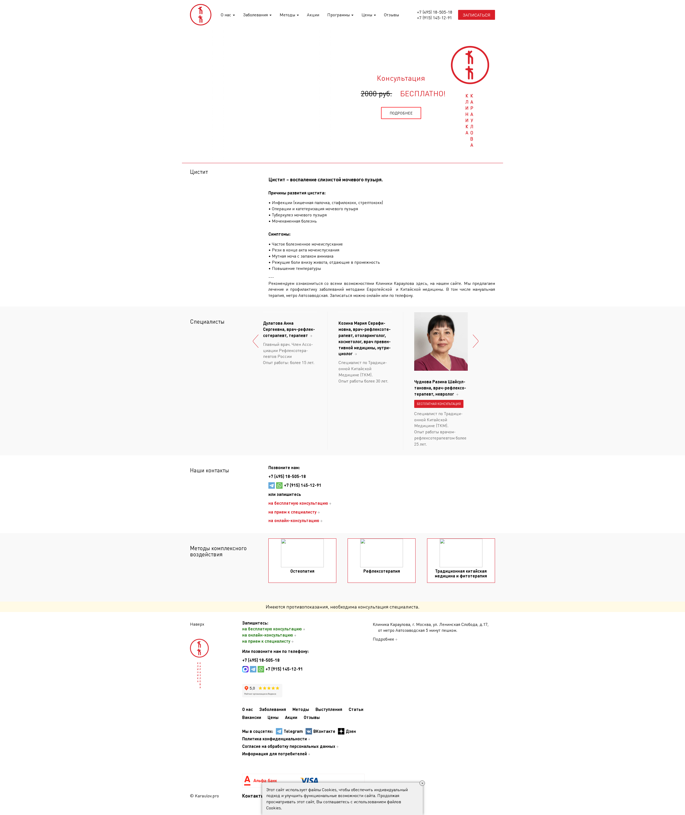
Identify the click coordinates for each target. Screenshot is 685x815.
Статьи (356, 709)
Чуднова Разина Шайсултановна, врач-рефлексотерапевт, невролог (440, 388)
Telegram (293, 731)
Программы (339, 14)
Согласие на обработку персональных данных (288, 746)
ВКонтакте (324, 731)
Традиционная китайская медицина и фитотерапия (461, 573)
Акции (313, 14)
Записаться (476, 15)
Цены (367, 14)
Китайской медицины (421, 289)
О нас (226, 14)
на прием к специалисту (266, 641)
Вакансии (251, 717)
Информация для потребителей (274, 753)
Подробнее (383, 639)
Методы (288, 14)
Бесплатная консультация (439, 404)
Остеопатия (302, 571)
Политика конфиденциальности (274, 738)
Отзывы (391, 14)
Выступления (328, 709)
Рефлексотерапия (381, 571)
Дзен (351, 731)
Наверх (197, 624)
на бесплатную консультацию (272, 629)
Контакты (253, 796)
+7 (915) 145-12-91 (434, 17)
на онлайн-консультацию (267, 635)
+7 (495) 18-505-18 (434, 12)
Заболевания (256, 14)
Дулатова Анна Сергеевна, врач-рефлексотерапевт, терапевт (289, 329)
